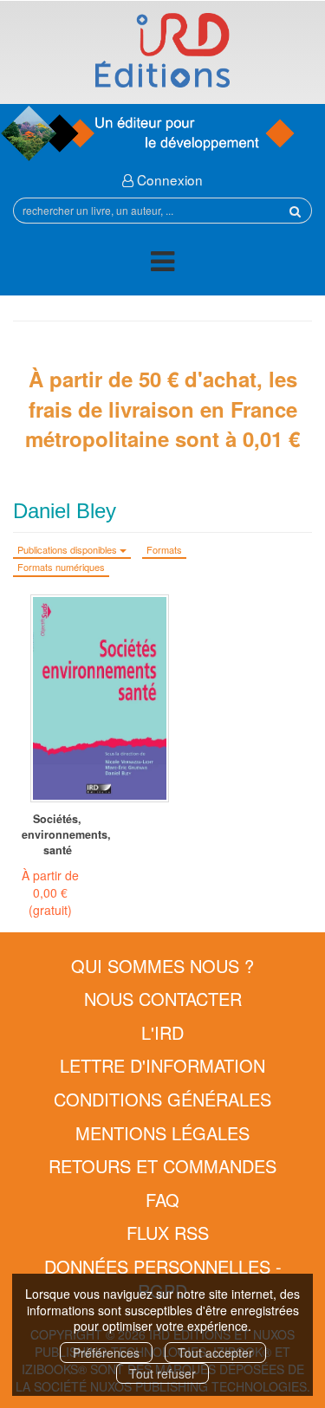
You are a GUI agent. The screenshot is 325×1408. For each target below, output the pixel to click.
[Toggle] (162, 264)
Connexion (168, 179)
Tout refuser (162, 1373)
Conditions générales (162, 1099)
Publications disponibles (68, 549)
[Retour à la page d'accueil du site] (162, 50)
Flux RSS (168, 1232)
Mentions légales (162, 1132)
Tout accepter (215, 1352)
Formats (164, 549)
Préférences (106, 1352)
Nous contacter (163, 998)
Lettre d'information (162, 1065)
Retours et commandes (162, 1165)
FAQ (162, 1199)
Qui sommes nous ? (162, 965)
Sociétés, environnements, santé (57, 834)
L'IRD (162, 1032)
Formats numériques (61, 567)
